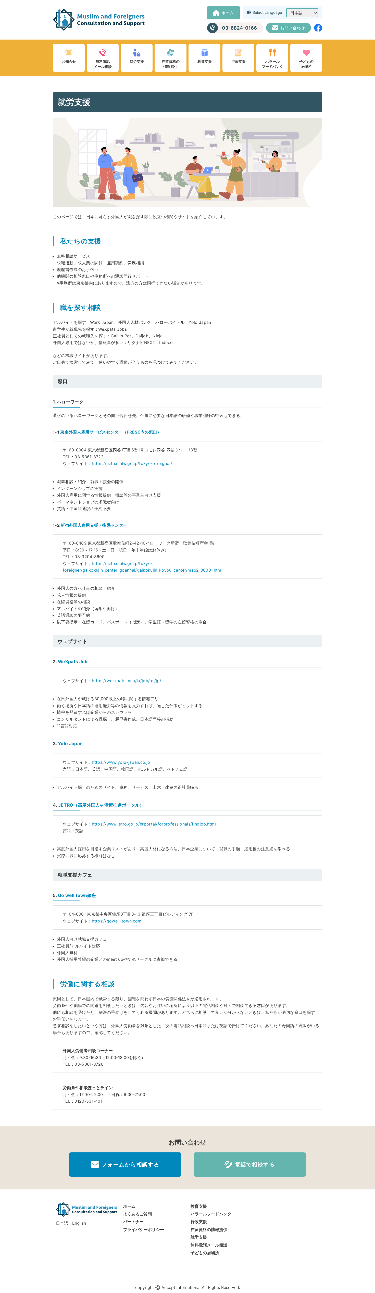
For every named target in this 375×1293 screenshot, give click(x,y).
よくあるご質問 (137, 1213)
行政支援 (238, 61)
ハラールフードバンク (272, 63)
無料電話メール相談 (103, 63)
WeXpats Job (73, 661)
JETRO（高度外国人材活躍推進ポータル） (101, 805)
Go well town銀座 (77, 895)
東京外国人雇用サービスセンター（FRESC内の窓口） (110, 432)
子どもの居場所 (306, 63)
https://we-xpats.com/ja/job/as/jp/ (126, 680)
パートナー (133, 1221)
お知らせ (69, 61)
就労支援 (137, 61)
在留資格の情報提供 (171, 63)
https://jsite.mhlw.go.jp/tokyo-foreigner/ (132, 463)
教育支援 (204, 61)
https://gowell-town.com (116, 920)
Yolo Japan (70, 743)
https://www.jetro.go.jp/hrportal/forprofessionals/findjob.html (154, 824)
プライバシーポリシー (143, 1229)
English (79, 1223)
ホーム (129, 1206)
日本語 (62, 1223)
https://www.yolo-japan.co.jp (121, 762)
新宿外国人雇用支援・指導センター (94, 525)
